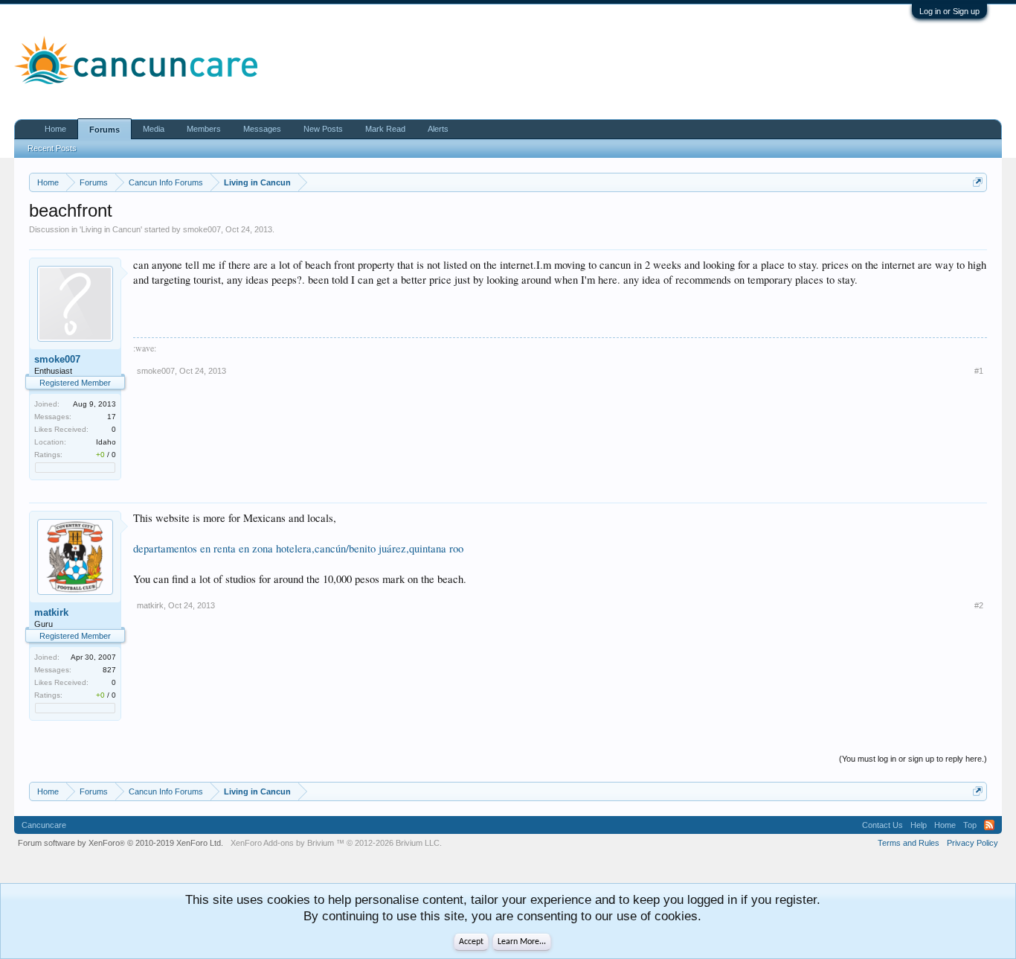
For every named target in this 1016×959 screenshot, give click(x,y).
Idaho (106, 442)
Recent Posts (52, 148)
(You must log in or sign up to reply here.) (913, 758)
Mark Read (385, 128)
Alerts (438, 128)
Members (204, 128)
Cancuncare (44, 825)
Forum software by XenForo (120, 842)
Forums (104, 129)
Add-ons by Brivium (336, 842)
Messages (262, 128)
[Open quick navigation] (978, 182)
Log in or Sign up (949, 11)
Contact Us (882, 825)
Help (918, 825)
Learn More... (522, 941)
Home (55, 128)
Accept (471, 941)
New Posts (323, 128)
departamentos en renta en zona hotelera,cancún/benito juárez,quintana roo (298, 548)
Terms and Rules (908, 842)
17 (111, 416)
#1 (978, 370)
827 (109, 670)
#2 (978, 605)
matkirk (51, 612)
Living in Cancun (111, 229)
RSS (989, 825)
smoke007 (202, 229)
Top (970, 825)
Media (153, 128)
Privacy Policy (972, 842)
